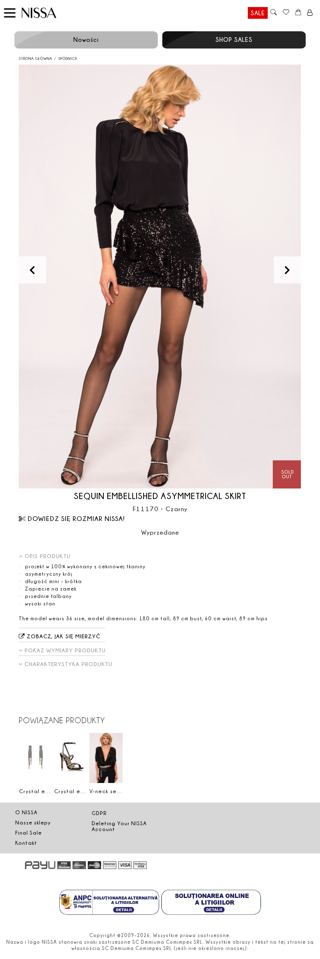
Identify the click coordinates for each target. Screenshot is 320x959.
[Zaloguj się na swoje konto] (310, 13)
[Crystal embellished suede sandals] (70, 757)
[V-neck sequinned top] (106, 757)
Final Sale (28, 832)
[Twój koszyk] (298, 13)
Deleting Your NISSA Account (119, 826)
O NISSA (26, 812)
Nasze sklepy (33, 822)
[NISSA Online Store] (46, 12)
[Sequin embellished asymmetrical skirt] (160, 277)
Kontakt (26, 843)
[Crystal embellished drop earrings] (35, 757)
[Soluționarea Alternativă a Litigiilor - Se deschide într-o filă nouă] (109, 903)
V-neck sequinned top (120, 791)
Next (287, 269)
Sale (258, 13)
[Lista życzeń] (286, 13)
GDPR (99, 813)
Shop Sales (233, 39)
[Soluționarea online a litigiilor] (211, 903)
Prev (32, 269)
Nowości (86, 39)
